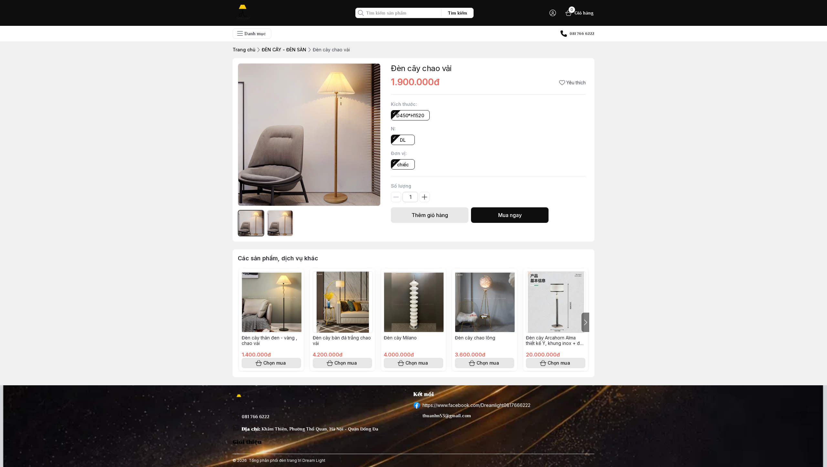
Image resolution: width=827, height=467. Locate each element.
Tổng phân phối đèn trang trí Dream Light (287, 460)
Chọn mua (274, 363)
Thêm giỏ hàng (430, 215)
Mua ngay (510, 215)
